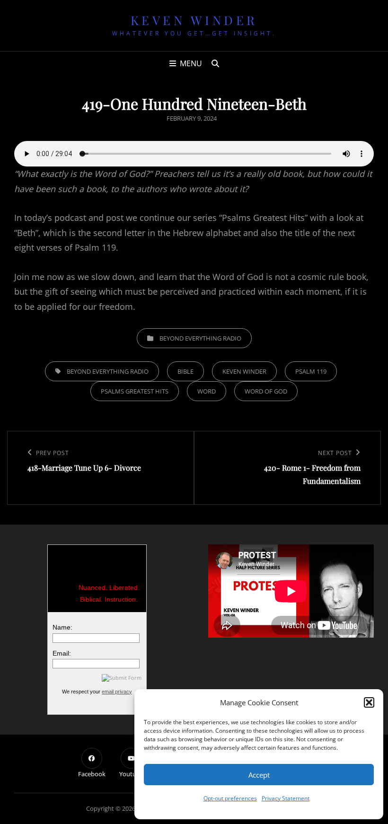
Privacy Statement (285, 798)
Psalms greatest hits (134, 391)
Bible (185, 371)
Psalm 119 (310, 371)
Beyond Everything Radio (200, 338)
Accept (259, 775)
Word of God (266, 391)
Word (206, 391)
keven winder (244, 371)
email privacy (117, 691)
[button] (369, 702)
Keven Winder (194, 20)
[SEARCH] (215, 63)
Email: (62, 653)
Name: (62, 627)
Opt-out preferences (230, 798)
